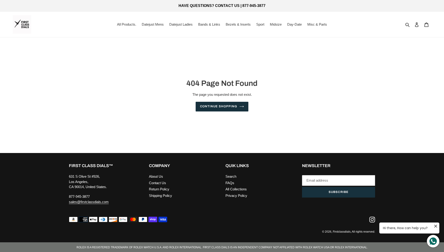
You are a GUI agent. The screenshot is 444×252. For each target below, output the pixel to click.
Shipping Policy (160, 196)
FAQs (229, 183)
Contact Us (157, 183)
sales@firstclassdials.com (89, 202)
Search (230, 176)
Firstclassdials (342, 231)
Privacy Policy (236, 196)
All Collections (236, 189)
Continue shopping (218, 106)
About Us (156, 176)
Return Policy (159, 189)
